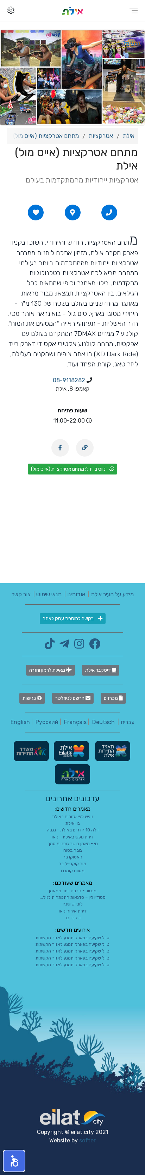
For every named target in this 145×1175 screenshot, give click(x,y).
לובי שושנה (73, 904)
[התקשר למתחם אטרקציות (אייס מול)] (109, 212)
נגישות (30, 698)
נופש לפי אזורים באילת (72, 816)
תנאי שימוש (49, 594)
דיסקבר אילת (98, 670)
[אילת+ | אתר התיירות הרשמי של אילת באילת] (72, 10)
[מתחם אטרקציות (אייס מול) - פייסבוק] (60, 448)
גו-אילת (72, 823)
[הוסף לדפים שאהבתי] (36, 212)
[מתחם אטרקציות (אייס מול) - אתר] (85, 448)
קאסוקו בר (72, 856)
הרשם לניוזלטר (70, 698)
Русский (47, 722)
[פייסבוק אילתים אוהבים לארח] (93, 646)
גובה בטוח (72, 850)
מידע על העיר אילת (112, 594)
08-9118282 (69, 380)
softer (87, 1140)
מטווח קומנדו (72, 870)
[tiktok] (50, 646)
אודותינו (76, 594)
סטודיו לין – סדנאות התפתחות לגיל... (73, 897)
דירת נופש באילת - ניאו (73, 836)
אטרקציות (101, 135)
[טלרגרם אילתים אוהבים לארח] (62, 646)
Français (75, 722)
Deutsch (103, 722)
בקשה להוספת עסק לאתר (69, 619)
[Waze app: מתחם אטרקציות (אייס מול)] (72, 212)
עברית (127, 722)
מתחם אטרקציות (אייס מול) (46, 135)
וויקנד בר (72, 917)
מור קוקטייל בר (72, 863)
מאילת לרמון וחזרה (47, 670)
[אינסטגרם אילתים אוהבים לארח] (77, 646)
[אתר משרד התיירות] (31, 750)
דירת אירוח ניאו (73, 911)
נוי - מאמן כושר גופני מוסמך (73, 843)
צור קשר (21, 594)
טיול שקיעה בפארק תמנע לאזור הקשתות (72, 937)
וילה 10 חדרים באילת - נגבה (73, 829)
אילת (128, 135)
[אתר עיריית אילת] (71, 750)
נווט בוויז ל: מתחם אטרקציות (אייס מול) (68, 469)
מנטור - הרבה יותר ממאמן (72, 890)
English (20, 722)
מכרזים (111, 698)
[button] (14, 1160)
